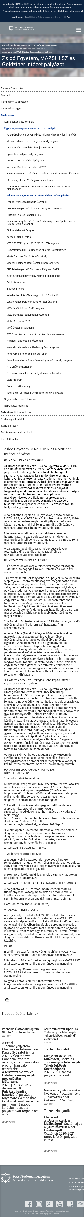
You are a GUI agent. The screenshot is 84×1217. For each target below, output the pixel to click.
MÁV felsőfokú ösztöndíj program (25, 308)
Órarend (5, 95)
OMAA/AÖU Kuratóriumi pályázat (25, 160)
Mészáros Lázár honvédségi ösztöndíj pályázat (33, 141)
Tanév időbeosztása (12, 88)
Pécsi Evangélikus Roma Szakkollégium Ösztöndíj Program (39, 360)
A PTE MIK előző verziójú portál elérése (42, 1214)
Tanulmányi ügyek (11, 108)
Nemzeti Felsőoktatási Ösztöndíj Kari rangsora (33, 347)
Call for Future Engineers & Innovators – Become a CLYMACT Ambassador (41, 187)
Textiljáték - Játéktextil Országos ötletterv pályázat (35, 392)
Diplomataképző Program (21, 230)
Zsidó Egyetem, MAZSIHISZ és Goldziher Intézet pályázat (38, 195)
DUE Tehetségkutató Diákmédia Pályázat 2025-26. (35, 208)
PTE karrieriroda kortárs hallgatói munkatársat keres (36, 373)
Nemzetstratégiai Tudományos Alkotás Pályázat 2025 (37, 249)
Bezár (67, 17)
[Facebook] (29, 1206)
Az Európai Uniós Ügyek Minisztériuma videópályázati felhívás (41, 134)
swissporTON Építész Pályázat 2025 (27, 167)
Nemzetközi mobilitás (16, 405)
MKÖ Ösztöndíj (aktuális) (21, 327)
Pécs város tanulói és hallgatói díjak (27, 353)
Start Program (14, 379)
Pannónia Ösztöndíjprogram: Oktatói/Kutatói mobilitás (21, 1030)
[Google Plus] (49, 1206)
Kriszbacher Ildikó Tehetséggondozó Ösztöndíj (32, 295)
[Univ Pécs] (80, 1206)
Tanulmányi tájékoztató (14, 101)
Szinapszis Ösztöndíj (18, 386)
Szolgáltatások (9, 425)
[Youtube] (60, 1206)
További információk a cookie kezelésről (42, 17)
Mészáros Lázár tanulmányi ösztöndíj (28, 314)
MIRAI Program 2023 (18, 321)
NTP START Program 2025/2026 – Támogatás (33, 243)
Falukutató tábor (16, 282)
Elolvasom (8, 1121)
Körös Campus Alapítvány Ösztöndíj (27, 256)
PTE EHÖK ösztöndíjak (19, 366)
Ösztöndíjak (7, 115)
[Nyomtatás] (7, 1000)
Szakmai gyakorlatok (12, 419)
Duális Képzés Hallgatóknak (17, 432)
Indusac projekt (15, 288)
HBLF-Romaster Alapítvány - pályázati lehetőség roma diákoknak (43, 173)
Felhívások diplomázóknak (16, 412)
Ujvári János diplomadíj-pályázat (25, 154)
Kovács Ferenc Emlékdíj (20, 236)
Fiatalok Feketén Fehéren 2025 (24, 214)
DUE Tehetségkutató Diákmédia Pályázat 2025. (33, 269)
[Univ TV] (70, 1206)
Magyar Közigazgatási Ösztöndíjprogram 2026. (33, 262)
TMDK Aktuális (9, 439)
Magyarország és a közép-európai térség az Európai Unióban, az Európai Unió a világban (43, 222)
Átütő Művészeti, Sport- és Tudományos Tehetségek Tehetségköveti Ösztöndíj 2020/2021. (61, 1034)
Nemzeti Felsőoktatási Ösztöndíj (25, 340)
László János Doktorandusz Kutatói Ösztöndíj (32, 301)
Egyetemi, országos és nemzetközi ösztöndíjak (30, 128)
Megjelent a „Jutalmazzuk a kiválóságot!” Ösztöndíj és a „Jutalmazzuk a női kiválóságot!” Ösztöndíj (62, 1095)
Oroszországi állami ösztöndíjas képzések (30, 147)
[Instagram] (39, 1206)
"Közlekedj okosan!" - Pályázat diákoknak (30, 180)
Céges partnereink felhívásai (20, 399)
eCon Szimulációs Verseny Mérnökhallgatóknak (33, 275)
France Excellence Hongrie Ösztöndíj (27, 201)
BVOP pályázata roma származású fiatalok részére (35, 334)
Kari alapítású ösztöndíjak (19, 121)
